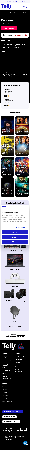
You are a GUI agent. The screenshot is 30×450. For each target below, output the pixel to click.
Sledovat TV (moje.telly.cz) (6, 377)
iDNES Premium (7, 401)
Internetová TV (19, 356)
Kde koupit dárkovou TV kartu (6, 365)
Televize (8, 12)
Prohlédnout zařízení (15, 327)
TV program (6, 370)
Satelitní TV (18, 359)
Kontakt (17, 1)
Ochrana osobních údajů (19, 363)
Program (15, 12)
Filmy (21, 12)
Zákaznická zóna (10, 1)
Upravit (14, 237)
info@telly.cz (7, 431)
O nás (4, 386)
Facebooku (21, 335)
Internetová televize (5, 357)
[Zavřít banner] (27, 206)
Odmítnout (15, 242)
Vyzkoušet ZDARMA (11, 411)
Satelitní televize (7, 361)
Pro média (5, 395)
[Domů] (6, 6)
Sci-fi (26, 12)
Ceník (4, 373)
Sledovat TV (8, 417)
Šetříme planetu (19, 367)
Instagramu (10, 337)
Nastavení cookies (8, 439)
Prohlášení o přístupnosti (18, 370)
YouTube (20, 337)
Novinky (5, 392)
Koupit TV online (9, 28)
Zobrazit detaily (20, 227)
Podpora (18, 353)
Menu (24, 7)
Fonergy (5, 398)
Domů (2, 12)
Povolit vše (15, 232)
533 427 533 (7, 428)
